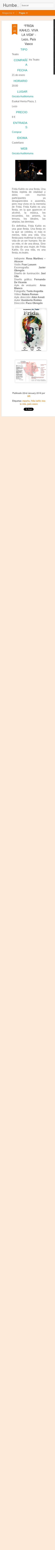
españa (26, 400)
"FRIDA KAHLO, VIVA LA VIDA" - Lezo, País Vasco (28, 34)
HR (28, 396)
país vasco (32, 403)
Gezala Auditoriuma (22, 96)
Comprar (16, 132)
